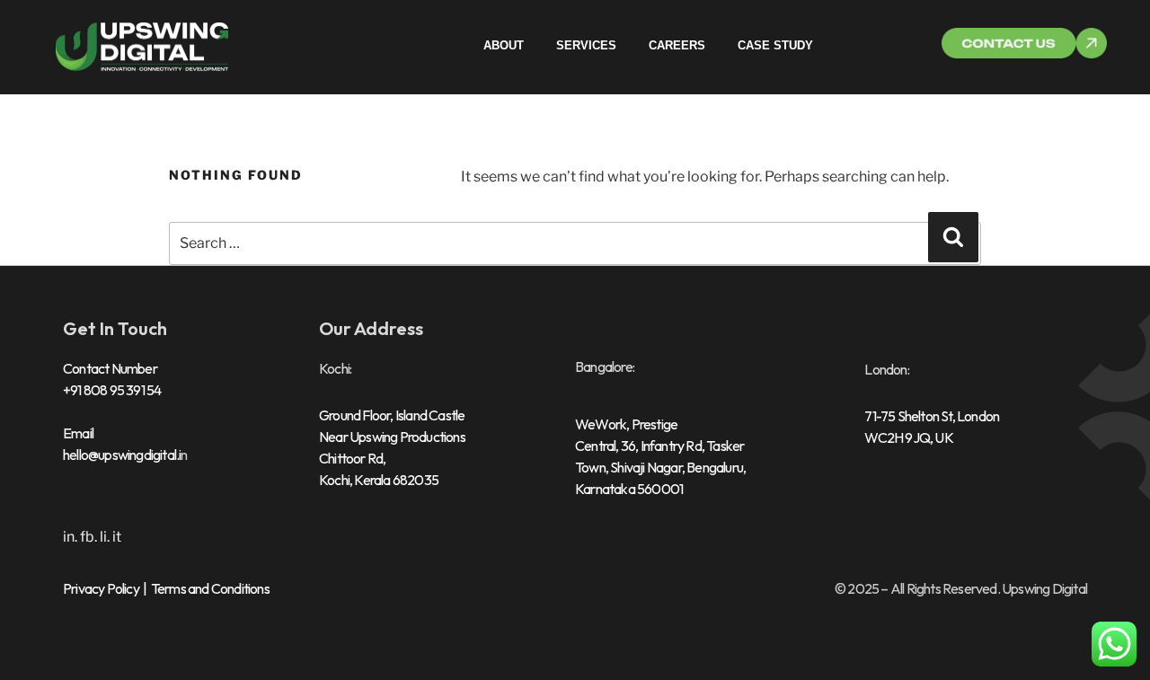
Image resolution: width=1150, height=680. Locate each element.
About (503, 45)
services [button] (586, 45)
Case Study (775, 45)
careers (677, 45)
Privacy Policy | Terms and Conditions (166, 588)
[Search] (953, 237)
